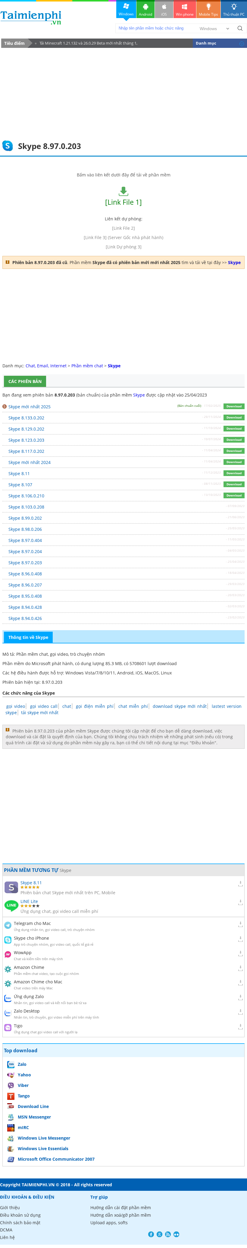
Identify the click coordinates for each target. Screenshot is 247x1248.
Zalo (22, 1064)
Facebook (151, 1234)
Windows (126, 14)
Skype (139, 395)
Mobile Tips (208, 14)
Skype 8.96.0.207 (25, 585)
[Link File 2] (123, 228)
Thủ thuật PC (234, 14)
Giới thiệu (10, 1207)
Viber (23, 1085)
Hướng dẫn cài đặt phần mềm (120, 1207)
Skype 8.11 (19, 473)
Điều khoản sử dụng (20, 1215)
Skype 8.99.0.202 (25, 518)
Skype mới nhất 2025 (29, 406)
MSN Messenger (34, 1117)
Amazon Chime (29, 967)
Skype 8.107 (20, 484)
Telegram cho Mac (32, 923)
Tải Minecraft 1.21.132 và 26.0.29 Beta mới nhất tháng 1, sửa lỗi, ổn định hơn (86, 44)
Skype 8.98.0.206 (25, 529)
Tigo (18, 1026)
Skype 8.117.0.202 (26, 451)
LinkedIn (176, 1234)
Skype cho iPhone (31, 938)
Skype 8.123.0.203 (26, 440)
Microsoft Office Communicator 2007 (56, 1159)
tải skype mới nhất (39, 712)
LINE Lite (29, 901)
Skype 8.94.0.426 (25, 618)
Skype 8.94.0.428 (25, 607)
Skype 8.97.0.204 (25, 551)
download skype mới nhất (180, 706)
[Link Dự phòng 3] (124, 247)
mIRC (23, 1127)
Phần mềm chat (87, 366)
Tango (24, 1096)
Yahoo (24, 1075)
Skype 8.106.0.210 (26, 496)
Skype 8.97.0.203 (25, 562)
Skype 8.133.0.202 (26, 418)
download (31, 18)
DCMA (6, 1230)
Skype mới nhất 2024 (29, 462)
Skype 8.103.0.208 (26, 507)
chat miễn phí (133, 706)
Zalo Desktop (27, 1011)
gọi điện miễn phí (95, 706)
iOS (164, 14)
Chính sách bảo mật (20, 1222)
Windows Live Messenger (44, 1138)
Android (145, 14)
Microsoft (41, 663)
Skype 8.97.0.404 (25, 540)
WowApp (23, 952)
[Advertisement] (123, 93)
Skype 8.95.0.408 (25, 596)
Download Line (33, 1106)
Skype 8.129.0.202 (26, 429)
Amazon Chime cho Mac (38, 982)
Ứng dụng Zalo (29, 996)
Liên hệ (7, 1237)
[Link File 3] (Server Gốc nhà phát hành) (123, 237)
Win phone (185, 14)
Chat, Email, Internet (46, 366)
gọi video (15, 706)
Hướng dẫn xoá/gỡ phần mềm (120, 1215)
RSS (168, 1234)
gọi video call (44, 706)
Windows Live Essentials (43, 1148)
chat (66, 706)
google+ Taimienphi (159, 1234)
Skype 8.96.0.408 (25, 574)
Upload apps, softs (109, 1222)
